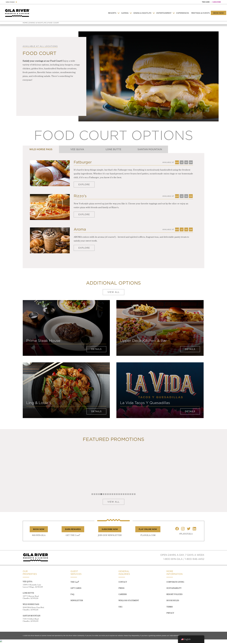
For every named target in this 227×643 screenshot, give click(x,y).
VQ (186, 228)
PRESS (121, 588)
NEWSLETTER (77, 600)
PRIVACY (170, 613)
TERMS (169, 607)
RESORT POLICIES (174, 594)
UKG (120, 607)
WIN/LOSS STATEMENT (128, 600)
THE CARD (206, 2)
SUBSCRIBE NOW (110, 529)
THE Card (75, 582)
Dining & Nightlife (142, 13)
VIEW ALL (113, 292)
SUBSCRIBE (216, 2)
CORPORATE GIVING (175, 582)
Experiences (182, 13)
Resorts (112, 13)
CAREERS (122, 594)
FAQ (72, 594)
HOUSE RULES (172, 600)
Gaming (124, 13)
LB (182, 228)
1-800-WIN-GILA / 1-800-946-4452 (183, 559)
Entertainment (163, 13)
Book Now (218, 13)
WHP (177, 161)
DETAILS (96, 349)
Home (25, 23)
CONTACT (122, 582)
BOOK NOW (38, 529)
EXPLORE (84, 184)
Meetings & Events (200, 13)
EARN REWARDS (73, 529)
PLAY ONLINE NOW (148, 529)
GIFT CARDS (76, 588)
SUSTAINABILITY (173, 588)
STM (191, 195)
